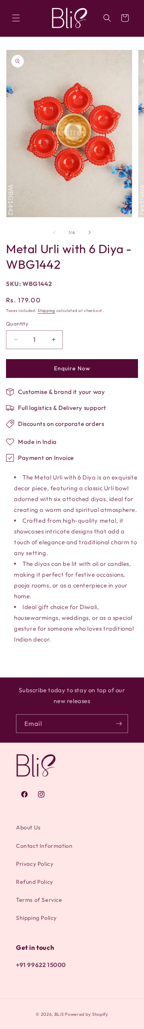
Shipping (46, 310)
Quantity (17, 323)
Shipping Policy (36, 917)
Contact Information (44, 845)
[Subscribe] (119, 723)
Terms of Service (39, 899)
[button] (16, 18)
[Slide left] (54, 232)
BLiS (59, 1014)
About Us (28, 827)
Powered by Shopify (86, 1014)
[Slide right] (89, 232)
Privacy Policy (34, 863)
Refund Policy (34, 881)
